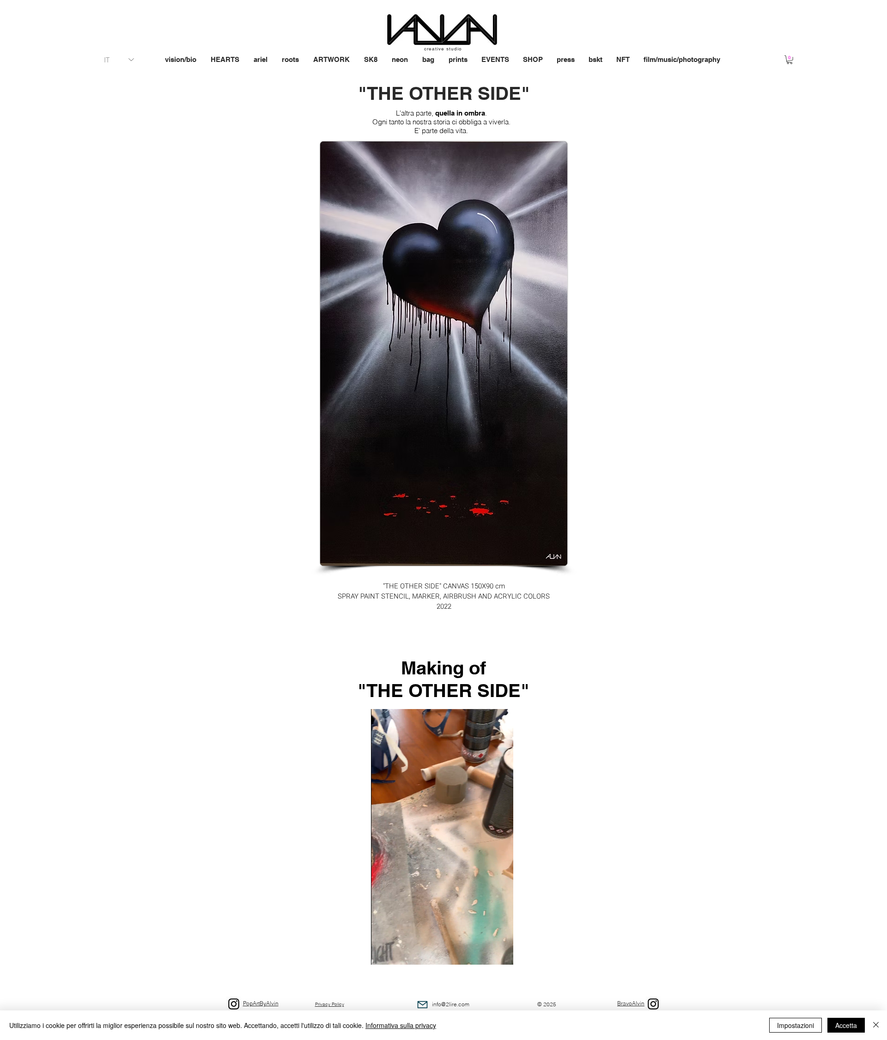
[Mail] (422, 1004)
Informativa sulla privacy (400, 1025)
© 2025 (546, 1004)
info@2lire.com (450, 1004)
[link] (789, 59)
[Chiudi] (875, 1025)
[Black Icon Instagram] (653, 1004)
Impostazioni (795, 1025)
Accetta (846, 1025)
